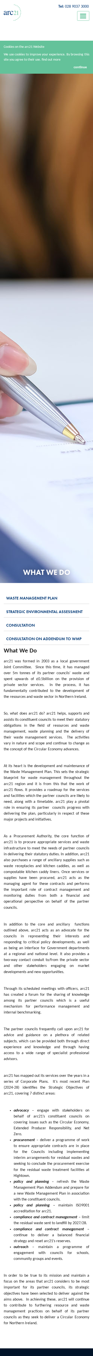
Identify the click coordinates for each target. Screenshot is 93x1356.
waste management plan (31, 598)
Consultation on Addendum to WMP (44, 638)
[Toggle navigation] (83, 16)
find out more (51, 60)
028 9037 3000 (77, 7)
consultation (20, 625)
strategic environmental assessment (44, 611)
